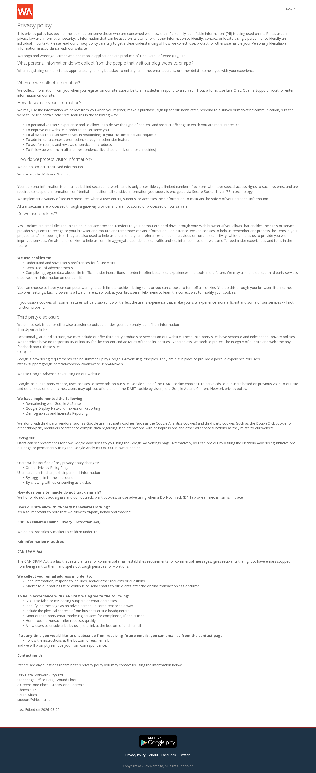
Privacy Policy (135, 755)
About (153, 755)
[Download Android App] (158, 740)
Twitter (184, 755)
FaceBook (168, 755)
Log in (291, 8)
